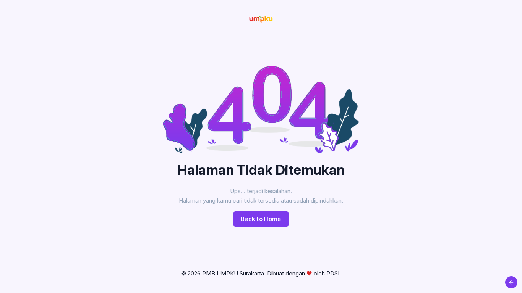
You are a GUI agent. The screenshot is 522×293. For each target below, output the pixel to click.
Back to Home (261, 218)
